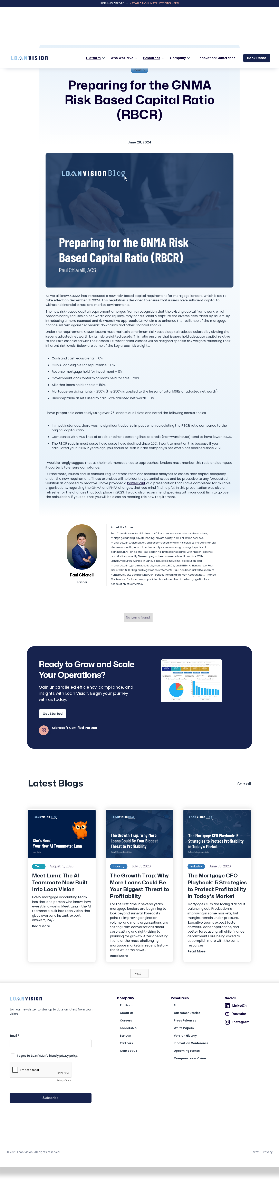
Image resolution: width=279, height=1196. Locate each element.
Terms (255, 1152)
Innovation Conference (217, 58)
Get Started (52, 713)
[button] (97, 58)
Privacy (267, 1152)
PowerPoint (136, 483)
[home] (29, 58)
